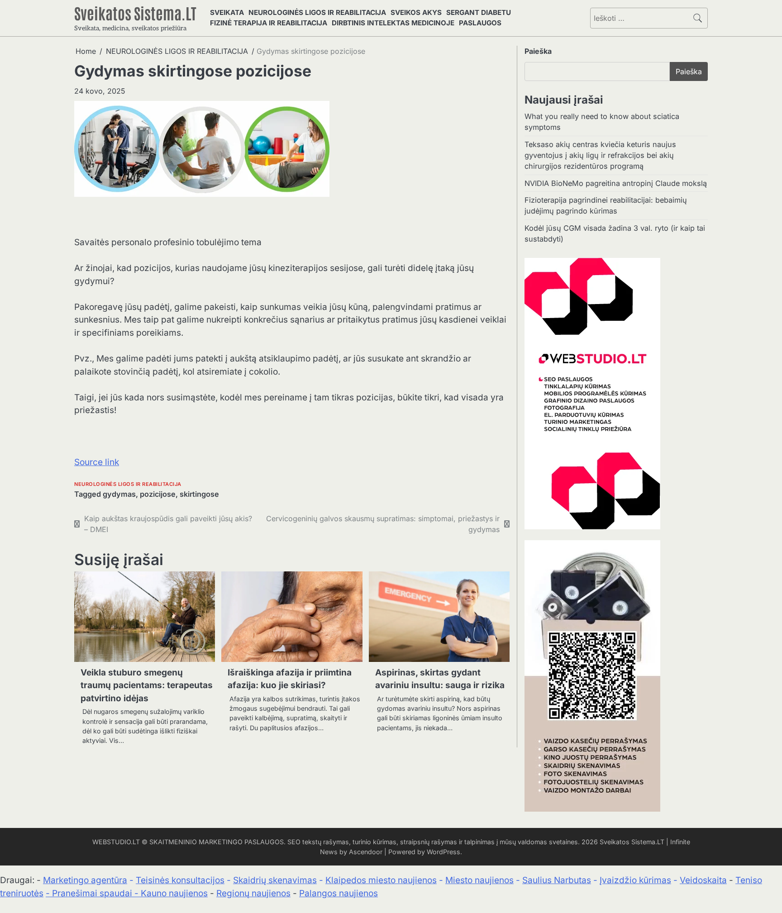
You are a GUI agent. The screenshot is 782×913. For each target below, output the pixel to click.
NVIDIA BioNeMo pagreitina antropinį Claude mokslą (616, 183)
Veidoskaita (703, 880)
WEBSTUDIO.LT (116, 842)
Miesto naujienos (479, 880)
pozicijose (158, 494)
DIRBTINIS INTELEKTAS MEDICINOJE (393, 23)
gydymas (119, 494)
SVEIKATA (227, 12)
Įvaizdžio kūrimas (635, 880)
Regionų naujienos (253, 893)
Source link (96, 462)
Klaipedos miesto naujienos (381, 880)
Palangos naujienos (338, 893)
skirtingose (199, 494)
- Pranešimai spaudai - (93, 893)
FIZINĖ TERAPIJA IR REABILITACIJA (268, 23)
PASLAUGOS (480, 23)
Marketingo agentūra (85, 880)
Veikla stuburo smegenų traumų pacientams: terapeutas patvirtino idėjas (147, 685)
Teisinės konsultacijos (180, 880)
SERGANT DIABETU (478, 12)
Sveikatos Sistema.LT (135, 13)
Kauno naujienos (174, 893)
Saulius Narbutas (556, 880)
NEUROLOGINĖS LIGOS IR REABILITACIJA (317, 12)
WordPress (443, 852)
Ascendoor (365, 852)
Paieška (538, 51)
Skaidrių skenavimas (275, 880)
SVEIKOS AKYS (416, 12)
